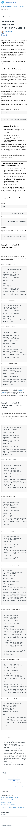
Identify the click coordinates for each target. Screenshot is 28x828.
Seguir (4, 35)
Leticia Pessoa (8, 31)
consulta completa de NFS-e (19, 397)
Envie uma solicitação (19, 786)
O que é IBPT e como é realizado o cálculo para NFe (13, 807)
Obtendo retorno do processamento (9, 797)
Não (17, 780)
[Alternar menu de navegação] (24, 2)
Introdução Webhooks (6, 802)
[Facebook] (2, 772)
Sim (10, 780)
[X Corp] (3, 772)
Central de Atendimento (6, 6)
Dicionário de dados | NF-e (7, 799)
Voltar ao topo (4, 791)
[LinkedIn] (5, 772)
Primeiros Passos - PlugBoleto (8, 804)
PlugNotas (15, 6)
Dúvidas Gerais (21, 6)
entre (7, 817)
